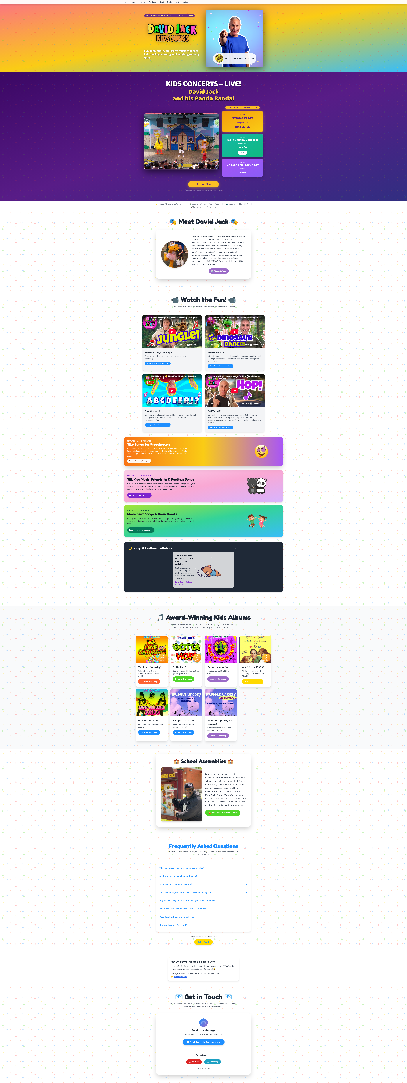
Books (169, 2)
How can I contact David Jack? (173, 925)
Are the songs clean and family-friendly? (178, 876)
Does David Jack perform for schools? (176, 917)
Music (134, 2)
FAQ (177, 2)
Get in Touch (203, 942)
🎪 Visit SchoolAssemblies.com (223, 812)
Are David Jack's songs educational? (176, 884)
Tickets (242, 153)
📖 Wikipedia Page (218, 271)
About (161, 2)
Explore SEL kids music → (139, 495)
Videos (142, 2)
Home (126, 2)
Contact (185, 2)
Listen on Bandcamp (149, 681)
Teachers (152, 2)
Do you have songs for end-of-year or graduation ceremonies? (188, 900)
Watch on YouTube (203, 1068)
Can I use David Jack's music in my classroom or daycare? (185, 892)
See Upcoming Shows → (203, 184)
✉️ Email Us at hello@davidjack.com (203, 1042)
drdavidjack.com (180, 976)
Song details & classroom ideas (157, 363)
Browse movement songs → (140, 530)
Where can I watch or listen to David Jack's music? (182, 908)
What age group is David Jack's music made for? (181, 868)
